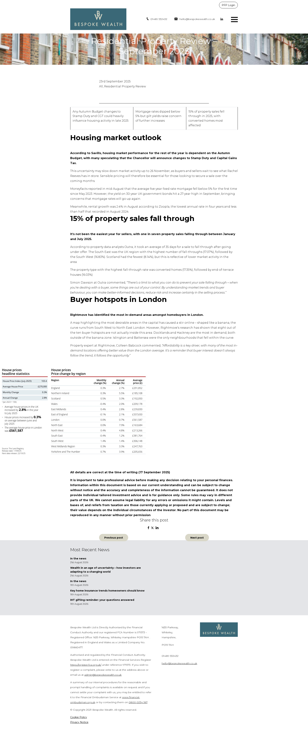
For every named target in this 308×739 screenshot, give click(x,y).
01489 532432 (158, 19)
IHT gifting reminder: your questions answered (102, 600)
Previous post (113, 537)
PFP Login (228, 5)
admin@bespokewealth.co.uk (103, 674)
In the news (78, 558)
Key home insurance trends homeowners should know (107, 590)
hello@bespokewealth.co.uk (197, 19)
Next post (197, 537)
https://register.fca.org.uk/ (85, 664)
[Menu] (234, 19)
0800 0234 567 (138, 702)
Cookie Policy (78, 717)
